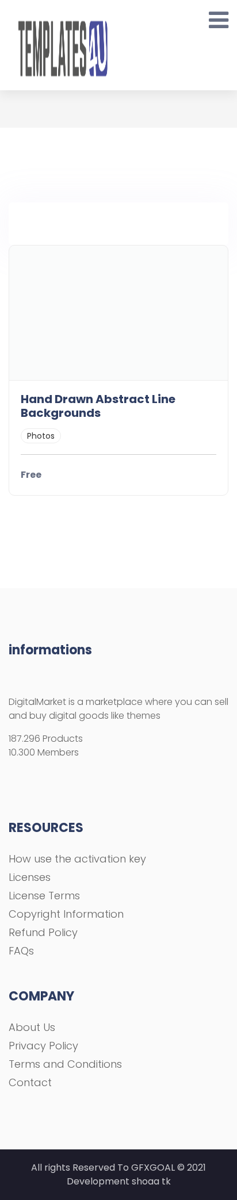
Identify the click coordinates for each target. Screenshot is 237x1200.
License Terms (44, 895)
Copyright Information (66, 914)
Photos (41, 436)
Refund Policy (43, 932)
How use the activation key (77, 859)
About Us (32, 1027)
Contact (30, 1082)
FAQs (21, 951)
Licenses (30, 877)
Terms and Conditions (65, 1064)
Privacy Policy (43, 1045)
